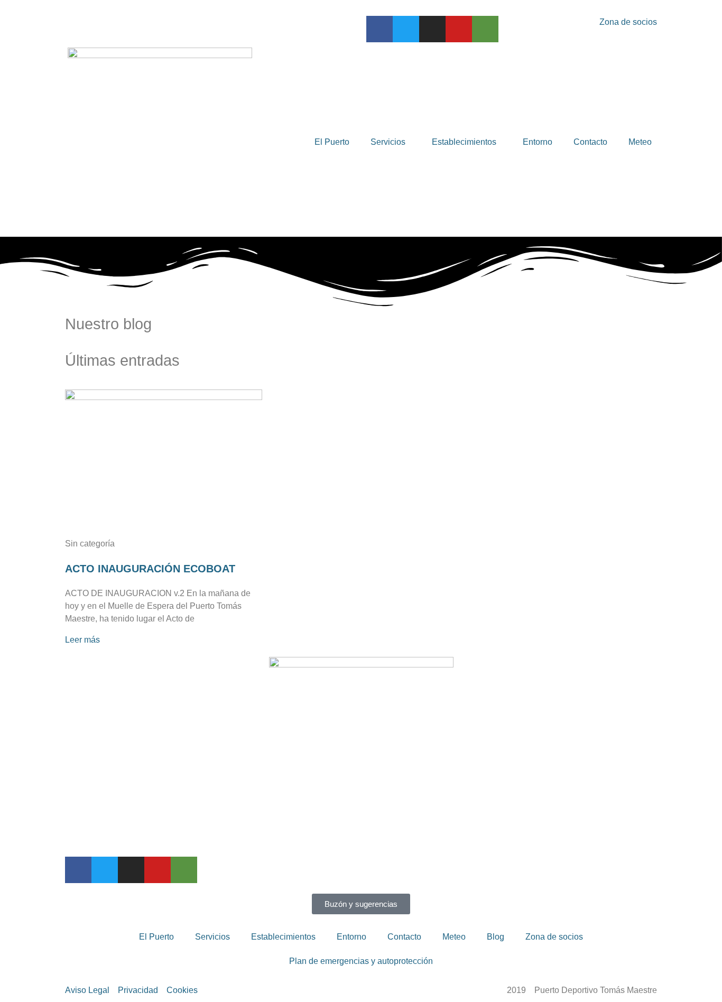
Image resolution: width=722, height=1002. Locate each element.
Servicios (388, 141)
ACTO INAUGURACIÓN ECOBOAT (150, 568)
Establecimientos (464, 141)
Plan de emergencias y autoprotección (361, 961)
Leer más (82, 639)
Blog (495, 936)
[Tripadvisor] (485, 29)
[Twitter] (406, 29)
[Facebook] (379, 29)
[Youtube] (459, 29)
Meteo (640, 141)
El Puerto (331, 141)
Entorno (537, 141)
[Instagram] (432, 29)
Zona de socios (554, 936)
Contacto (590, 141)
